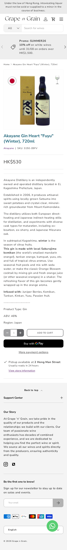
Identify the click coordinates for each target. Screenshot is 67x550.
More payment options (33, 352)
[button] (53, 19)
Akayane (9, 148)
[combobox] (33, 28)
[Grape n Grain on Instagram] (6, 464)
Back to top (31, 390)
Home (7, 64)
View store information (22, 370)
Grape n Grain (19, 541)
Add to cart (45, 332)
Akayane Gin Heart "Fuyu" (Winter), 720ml (35, 64)
